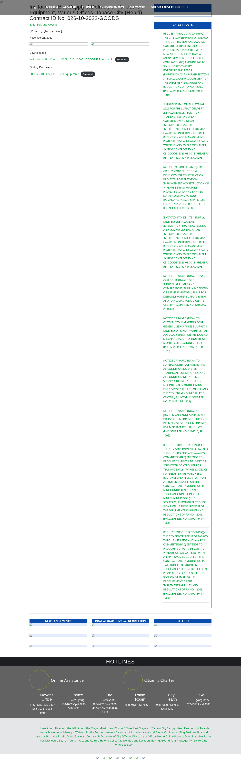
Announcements (112, 7)
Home (42, 728)
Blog (182, 732)
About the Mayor (88, 728)
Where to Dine (198, 740)
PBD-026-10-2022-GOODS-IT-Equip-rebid (54, 74)
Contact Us (137, 7)
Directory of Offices (144, 736)
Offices (127, 728)
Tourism (52, 7)
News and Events (153, 732)
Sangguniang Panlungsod (183, 728)
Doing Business (76, 736)
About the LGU (68, 728)
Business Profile (56, 736)
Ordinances (171, 732)
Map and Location (139, 740)
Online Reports (162, 7)
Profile (90, 732)
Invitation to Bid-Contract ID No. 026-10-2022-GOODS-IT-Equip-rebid (71, 59)
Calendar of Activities (129, 732)
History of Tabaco (74, 732)
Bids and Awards (47, 24)
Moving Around (160, 740)
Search (63, 740)
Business (88, 7)
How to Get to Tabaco (113, 740)
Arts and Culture (89, 740)
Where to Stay (123, 744)
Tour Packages (180, 740)
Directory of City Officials (116, 736)
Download (122, 59)
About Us (69, 7)
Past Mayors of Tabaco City (149, 728)
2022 (32, 24)
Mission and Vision (111, 728)
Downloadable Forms (198, 736)
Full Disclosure (49, 740)
